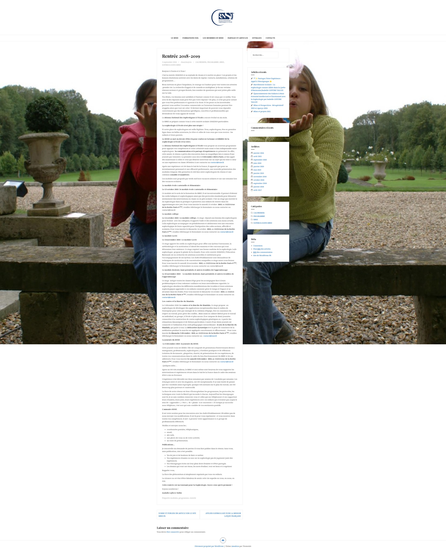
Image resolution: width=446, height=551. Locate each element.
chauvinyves (186, 62)
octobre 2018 (259, 180)
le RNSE (174, 38)
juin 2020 (257, 163)
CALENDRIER (200, 62)
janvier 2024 (259, 153)
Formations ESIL (190, 38)
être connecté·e (173, 532)
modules (174, 498)
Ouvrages (257, 38)
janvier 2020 (259, 166)
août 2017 (258, 190)
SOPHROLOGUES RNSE (171, 65)
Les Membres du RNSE (213, 38)
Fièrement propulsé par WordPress (209, 546)
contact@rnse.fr (217, 162)
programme (184, 498)
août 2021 (258, 156)
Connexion (257, 245)
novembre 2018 (260, 176)
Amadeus (235, 546)
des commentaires (262, 252)
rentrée (193, 498)
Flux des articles (262, 249)
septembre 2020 (260, 160)
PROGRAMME (213, 62)
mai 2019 (257, 170)
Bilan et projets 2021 (262, 111)
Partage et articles (238, 38)
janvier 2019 (259, 173)
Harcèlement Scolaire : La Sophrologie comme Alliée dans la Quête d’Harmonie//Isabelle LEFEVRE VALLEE (268, 87)
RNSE (222, 62)
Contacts (270, 38)
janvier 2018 (259, 186)
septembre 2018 (260, 183)
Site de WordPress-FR (262, 255)
